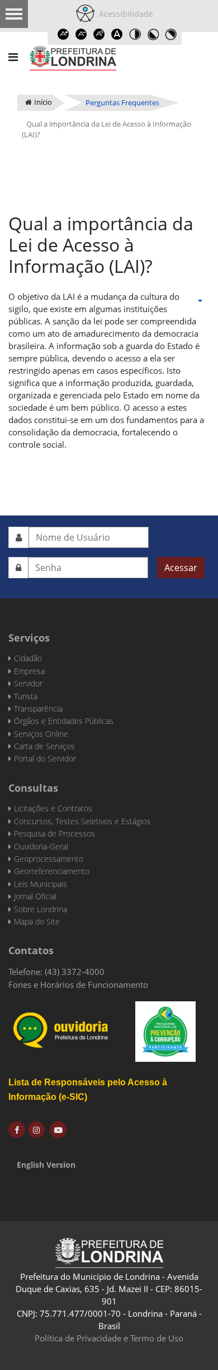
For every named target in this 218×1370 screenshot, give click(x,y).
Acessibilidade (123, 13)
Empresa (29, 671)
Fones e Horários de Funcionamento (78, 984)
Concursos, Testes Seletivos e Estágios (82, 821)
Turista (25, 696)
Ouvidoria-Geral (41, 846)
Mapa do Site (37, 921)
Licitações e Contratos (53, 808)
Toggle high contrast (135, 34)
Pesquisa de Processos (54, 833)
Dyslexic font (117, 34)
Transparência (38, 708)
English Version (46, 1164)
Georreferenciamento (51, 871)
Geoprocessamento (48, 858)
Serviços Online (41, 733)
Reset (99, 34)
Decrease (81, 34)
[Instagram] (36, 1129)
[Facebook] (16, 1129)
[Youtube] (58, 1129)
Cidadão (28, 658)
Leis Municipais (40, 884)
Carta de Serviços (44, 746)
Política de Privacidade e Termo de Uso (109, 1338)
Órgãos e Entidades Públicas (63, 721)
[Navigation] (13, 57)
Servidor (28, 683)
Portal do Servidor (45, 758)
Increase (63, 34)
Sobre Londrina (40, 909)
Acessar (180, 567)
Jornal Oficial (35, 896)
